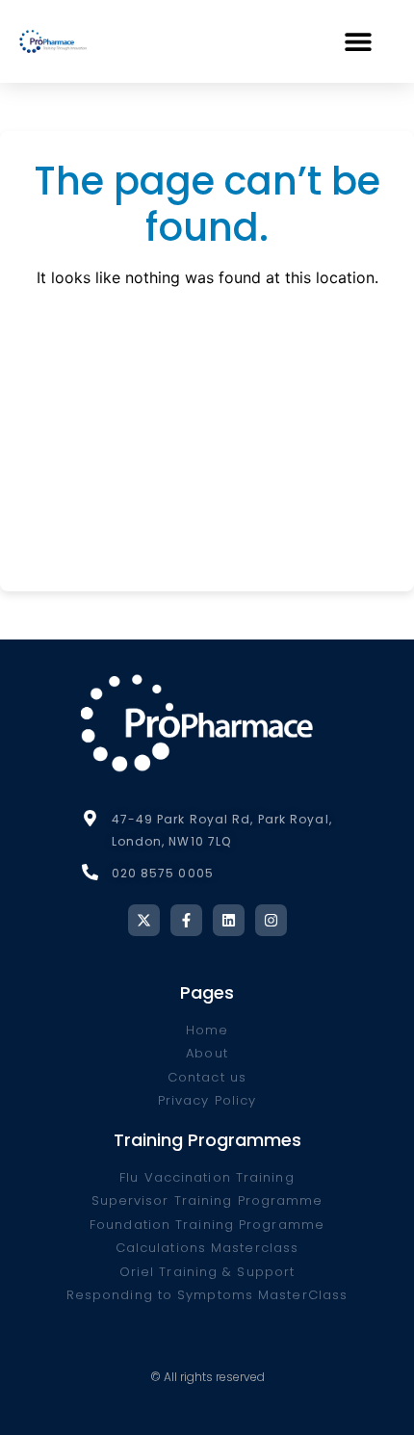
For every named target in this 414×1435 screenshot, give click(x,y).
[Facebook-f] (186, 920)
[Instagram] (271, 920)
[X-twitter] (144, 920)
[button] (357, 41)
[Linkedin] (229, 920)
